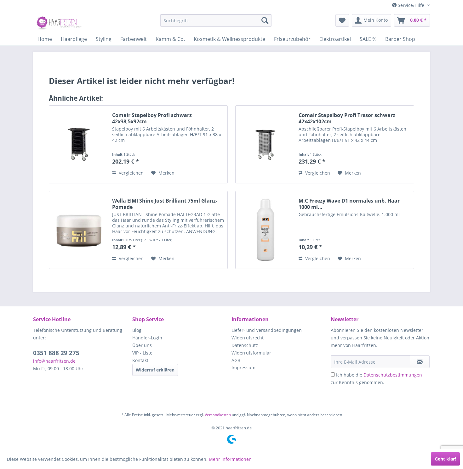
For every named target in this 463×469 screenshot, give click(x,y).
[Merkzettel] (342, 20)
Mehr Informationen (230, 459)
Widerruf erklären (155, 370)
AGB (236, 360)
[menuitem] (216, 20)
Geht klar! (445, 459)
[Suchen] (265, 20)
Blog (136, 330)
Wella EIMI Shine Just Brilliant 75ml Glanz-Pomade (164, 204)
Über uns (142, 345)
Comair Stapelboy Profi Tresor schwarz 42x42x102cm (347, 118)
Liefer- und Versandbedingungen (267, 330)
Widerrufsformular (251, 353)
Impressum (243, 368)
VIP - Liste (142, 353)
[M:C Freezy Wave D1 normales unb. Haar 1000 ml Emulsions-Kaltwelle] (265, 230)
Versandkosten (218, 414)
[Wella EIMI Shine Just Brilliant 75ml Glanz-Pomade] (79, 230)
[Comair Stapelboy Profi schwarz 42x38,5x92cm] (79, 144)
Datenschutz (245, 345)
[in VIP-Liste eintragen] (420, 361)
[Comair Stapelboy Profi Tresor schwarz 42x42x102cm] (265, 144)
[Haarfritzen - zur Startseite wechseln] (59, 22)
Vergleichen (130, 173)
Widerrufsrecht (248, 338)
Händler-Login (147, 338)
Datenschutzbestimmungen (392, 375)
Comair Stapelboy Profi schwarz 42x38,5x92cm (152, 118)
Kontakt (140, 360)
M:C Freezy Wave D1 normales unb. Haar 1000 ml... (349, 204)
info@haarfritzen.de (54, 361)
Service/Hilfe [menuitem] (411, 5)
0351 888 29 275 (56, 353)
